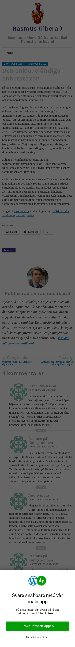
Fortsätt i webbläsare (37, 637)
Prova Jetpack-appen (37, 626)
